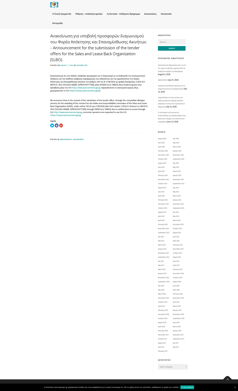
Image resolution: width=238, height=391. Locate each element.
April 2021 (176, 265)
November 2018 (178, 314)
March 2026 (177, 147)
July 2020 (161, 286)
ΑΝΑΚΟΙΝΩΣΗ (162, 80)
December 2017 (163, 335)
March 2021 (162, 269)
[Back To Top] (227, 379)
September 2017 (178, 339)
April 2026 (161, 147)
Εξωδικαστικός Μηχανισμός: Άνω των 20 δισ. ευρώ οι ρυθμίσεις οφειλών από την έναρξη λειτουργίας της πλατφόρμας (172, 68)
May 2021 (161, 265)
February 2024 (163, 200)
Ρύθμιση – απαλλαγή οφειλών (89, 14)
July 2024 (176, 188)
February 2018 (163, 331)
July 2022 (161, 237)
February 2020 (178, 294)
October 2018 (162, 318)
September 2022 (163, 233)
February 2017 (163, 351)
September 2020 (163, 282)
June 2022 (176, 237)
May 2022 (161, 241)
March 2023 (176, 220)
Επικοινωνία (166, 14)
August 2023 (162, 212)
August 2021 (177, 257)
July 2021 (161, 261)
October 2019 (162, 302)
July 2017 (176, 343)
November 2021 (163, 253)
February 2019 (163, 310)
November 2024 (178, 179)
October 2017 (162, 339)
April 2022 (176, 241)
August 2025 (162, 163)
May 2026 (176, 143)
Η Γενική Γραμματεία (61, 14)
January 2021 (162, 273)
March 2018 (177, 327)
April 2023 (161, 220)
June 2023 (161, 216)
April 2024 (161, 196)
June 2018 (176, 323)
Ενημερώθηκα (187, 387)
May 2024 (176, 192)
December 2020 (178, 273)
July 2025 (176, 163)
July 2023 (176, 212)
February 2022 (177, 245)
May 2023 (176, 216)
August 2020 (177, 282)
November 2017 (178, 335)
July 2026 (176, 139)
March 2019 (177, 306)
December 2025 (163, 155)
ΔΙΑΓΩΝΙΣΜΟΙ (78, 139)
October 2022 (177, 229)
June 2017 (161, 347)
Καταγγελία (57, 23)
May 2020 (161, 290)
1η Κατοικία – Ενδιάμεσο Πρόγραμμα (123, 14)
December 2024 (163, 179)
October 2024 (162, 184)
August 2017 (162, 343)
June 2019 (176, 302)
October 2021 (177, 253)
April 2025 (161, 171)
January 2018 (177, 331)
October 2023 (162, 208)
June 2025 (161, 167)
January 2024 (177, 200)
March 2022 (162, 245)
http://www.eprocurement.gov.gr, (86, 87)
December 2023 (163, 204)
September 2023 (178, 208)
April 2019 (161, 306)
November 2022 (163, 229)
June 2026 (161, 143)
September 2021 (163, 257)
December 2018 (163, 314)
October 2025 (162, 159)
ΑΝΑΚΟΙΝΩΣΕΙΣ (66, 139)
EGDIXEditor (82, 65)
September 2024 (178, 184)
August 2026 (162, 139)
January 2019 (177, 310)
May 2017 (176, 347)
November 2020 (163, 278)
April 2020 (176, 290)
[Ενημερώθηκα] (235, 387)
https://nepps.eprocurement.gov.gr (85, 90)
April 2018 (161, 327)
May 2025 (176, 167)
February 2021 (177, 269)
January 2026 (177, 151)
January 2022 (162, 249)
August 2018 (162, 323)
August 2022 (177, 233)
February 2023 (163, 224)
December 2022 (178, 224)
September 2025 (178, 159)
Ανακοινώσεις (150, 14)
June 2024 (161, 192)
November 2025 (178, 155)
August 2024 (162, 188)
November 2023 (178, 204)
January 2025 (177, 175)
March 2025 (176, 171)
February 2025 (163, 175)
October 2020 (177, 278)
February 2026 (163, 151)
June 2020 (176, 286)
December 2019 (163, 298)
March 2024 (177, 196)
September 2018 (178, 318)
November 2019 (178, 298)
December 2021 (178, 249)
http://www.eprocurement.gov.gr (68, 112)
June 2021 (176, 261)
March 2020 (162, 294)
